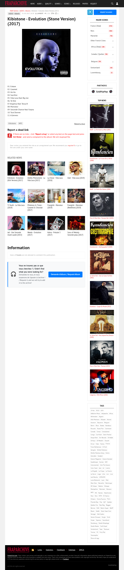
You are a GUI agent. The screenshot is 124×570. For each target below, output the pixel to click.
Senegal (93, 514)
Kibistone (12, 124)
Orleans (93, 499)
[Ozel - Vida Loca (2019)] (76, 168)
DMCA (81, 550)
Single (104, 517)
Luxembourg (101, 73)
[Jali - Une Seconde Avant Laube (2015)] (16, 223)
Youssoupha (94, 535)
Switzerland (101, 68)
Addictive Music (95, 414)
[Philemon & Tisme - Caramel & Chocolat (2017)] (36, 196)
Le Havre (93, 474)
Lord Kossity (94, 477)
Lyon (102, 480)
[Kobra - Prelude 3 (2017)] (56, 223)
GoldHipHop (112, 565)
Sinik (108, 517)
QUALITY (48, 3)
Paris (101, 31)
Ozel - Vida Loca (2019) (76, 177)
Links (40, 550)
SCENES (66, 3)
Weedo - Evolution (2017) (34, 233)
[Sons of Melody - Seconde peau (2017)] (76, 223)
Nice (92, 496)
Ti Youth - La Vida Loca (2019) (16, 206)
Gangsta (93, 450)
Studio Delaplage (104, 523)
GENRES (57, 3)
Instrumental (95, 465)
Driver (92, 444)
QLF (104, 502)
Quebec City (94, 505)
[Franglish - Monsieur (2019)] (56, 196)
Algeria (101, 417)
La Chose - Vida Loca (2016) (55, 179)
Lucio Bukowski (95, 480)
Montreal (102, 489)
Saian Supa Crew (106, 511)
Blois (97, 426)
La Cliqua (101, 471)
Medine (100, 486)
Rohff (111, 508)
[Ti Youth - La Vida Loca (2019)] (16, 196)
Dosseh (107, 441)
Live (111, 474)
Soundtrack (105, 520)
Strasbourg (94, 523)
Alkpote (103, 420)
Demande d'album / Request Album (65, 274)
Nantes (100, 493)
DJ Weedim (100, 441)
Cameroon (108, 429)
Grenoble (93, 456)
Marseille (101, 36)
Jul (103, 468)
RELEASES (76, 3)
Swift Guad (103, 526)
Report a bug (79, 124)
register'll (71, 146)
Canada (93, 432)
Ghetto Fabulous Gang (97, 453)
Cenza (99, 432)
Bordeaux (108, 426)
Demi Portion (107, 435)
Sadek (98, 511)
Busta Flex (100, 429)
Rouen (92, 511)
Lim (107, 474)
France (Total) (101, 26)
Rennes (93, 508)
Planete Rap (94, 502)
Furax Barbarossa (96, 447)
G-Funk (105, 447)
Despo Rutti (94, 438)
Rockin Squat (104, 508)
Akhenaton (94, 417)
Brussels (93, 429)
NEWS (33, 3)
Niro (96, 496)
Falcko (102, 444)
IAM (106, 462)
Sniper (93, 520)
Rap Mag (102, 505)
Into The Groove (105, 465)
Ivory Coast (94, 468)
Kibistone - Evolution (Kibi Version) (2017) (15, 179)
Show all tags (95, 538)
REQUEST (93, 3)
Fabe (97, 444)
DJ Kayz (93, 441)
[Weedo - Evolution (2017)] (36, 223)
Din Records (102, 438)
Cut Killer (99, 435)
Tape (100, 529)
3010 (97, 411)
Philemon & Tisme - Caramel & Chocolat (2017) (35, 207)
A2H (102, 411)
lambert (40, 14)
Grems (107, 453)
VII (97, 532)
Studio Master (95, 526)
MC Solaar (94, 486)
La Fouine (109, 471)
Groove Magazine (96, 459)
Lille (103, 474)
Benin (92, 426)
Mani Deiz (94, 483)
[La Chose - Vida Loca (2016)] (56, 168)
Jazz (100, 468)
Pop (101, 502)
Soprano (98, 520)
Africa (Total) (98, 47)
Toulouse (106, 529)
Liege (99, 474)
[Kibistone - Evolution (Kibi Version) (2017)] (16, 168)
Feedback (61, 550)
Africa (111, 414)
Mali (107, 480)
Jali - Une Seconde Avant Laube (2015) (15, 233)
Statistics (49, 550)
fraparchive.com (12, 556)
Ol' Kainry (106, 496)
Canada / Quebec (99, 54)
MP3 (20, 124)
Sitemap (72, 550)
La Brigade (94, 471)
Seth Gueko (100, 514)
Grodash (100, 456)
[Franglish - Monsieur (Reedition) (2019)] (76, 196)
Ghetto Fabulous (102, 450)
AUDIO (39, 3)
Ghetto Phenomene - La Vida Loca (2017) (36, 179)
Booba (102, 426)
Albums (17, 14)
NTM (100, 496)
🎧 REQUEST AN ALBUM (105, 12)
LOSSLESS (102, 477)
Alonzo (109, 420)
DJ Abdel (110, 438)
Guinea (101, 462)
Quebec (109, 502)
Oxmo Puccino (101, 499)
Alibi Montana (95, 420)
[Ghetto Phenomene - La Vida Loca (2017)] (36, 168)
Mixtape (106, 486)
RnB (98, 508)
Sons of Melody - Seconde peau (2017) (75, 233)
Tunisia (93, 532)
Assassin (93, 423)
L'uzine (108, 468)
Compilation (105, 432)
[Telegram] (90, 12)
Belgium (96, 62)
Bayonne (100, 423)
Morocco (108, 489)
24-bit (92, 411)
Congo (93, 435)
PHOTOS (85, 3)
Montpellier (94, 489)
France (108, 444)
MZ (96, 493)
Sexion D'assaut (95, 517)
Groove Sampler (107, 459)
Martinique (108, 483)
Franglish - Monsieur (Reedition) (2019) (75, 206)
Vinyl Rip (102, 532)
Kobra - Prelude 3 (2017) (53, 233)
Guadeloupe (94, 462)
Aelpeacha (104, 414)
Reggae (108, 505)
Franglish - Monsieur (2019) (55, 206)
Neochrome (107, 493)
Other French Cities (98, 41)
